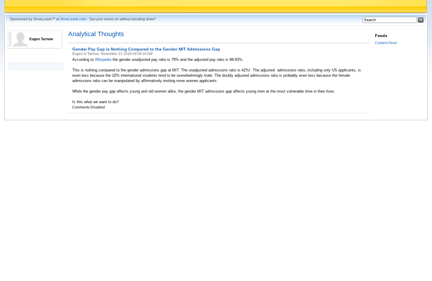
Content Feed (386, 43)
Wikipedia (104, 59)
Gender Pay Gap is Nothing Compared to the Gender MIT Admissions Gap (146, 49)
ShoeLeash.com (73, 19)
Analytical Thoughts (96, 34)
